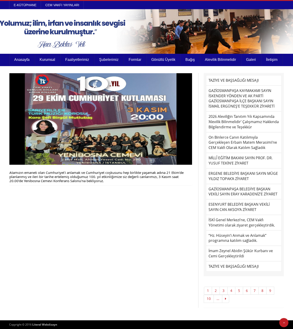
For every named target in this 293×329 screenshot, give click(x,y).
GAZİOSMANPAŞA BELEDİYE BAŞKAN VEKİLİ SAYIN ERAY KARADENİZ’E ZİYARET (243, 191)
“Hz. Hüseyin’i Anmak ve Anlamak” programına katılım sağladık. (237, 238)
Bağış (190, 60)
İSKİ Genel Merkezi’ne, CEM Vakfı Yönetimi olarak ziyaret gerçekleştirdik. (242, 222)
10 (209, 298)
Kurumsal (47, 60)
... (218, 298)
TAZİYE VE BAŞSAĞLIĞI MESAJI (234, 80)
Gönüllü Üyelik (163, 60)
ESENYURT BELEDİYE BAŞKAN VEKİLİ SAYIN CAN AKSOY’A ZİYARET (239, 207)
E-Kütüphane (25, 5)
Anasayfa (22, 60)
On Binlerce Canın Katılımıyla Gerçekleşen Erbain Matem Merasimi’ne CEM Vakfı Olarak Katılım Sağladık (243, 142)
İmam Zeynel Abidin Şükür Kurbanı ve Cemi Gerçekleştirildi (241, 253)
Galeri (251, 60)
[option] (100, 119)
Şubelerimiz (109, 60)
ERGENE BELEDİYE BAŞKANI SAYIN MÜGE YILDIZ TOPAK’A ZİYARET (243, 176)
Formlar (135, 60)
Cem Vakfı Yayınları (62, 5)
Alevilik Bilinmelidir (220, 60)
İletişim (271, 60)
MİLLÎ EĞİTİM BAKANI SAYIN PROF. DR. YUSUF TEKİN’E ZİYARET (241, 160)
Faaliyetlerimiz (77, 60)
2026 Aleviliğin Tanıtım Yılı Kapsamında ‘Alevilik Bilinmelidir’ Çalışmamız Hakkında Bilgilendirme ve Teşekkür (244, 121)
